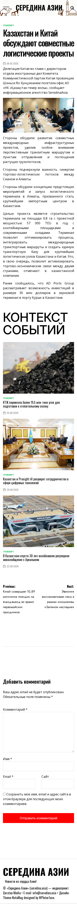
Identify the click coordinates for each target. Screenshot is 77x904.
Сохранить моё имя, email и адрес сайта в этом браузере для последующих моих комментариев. (37, 799)
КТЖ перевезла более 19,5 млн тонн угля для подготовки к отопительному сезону (31, 404)
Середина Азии (39, 7)
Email (8, 776)
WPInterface (46, 897)
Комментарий (15, 709)
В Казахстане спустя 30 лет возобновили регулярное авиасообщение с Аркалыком (36, 557)
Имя (7, 759)
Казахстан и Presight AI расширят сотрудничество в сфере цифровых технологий (36, 481)
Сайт (45, 776)
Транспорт (8, 25)
